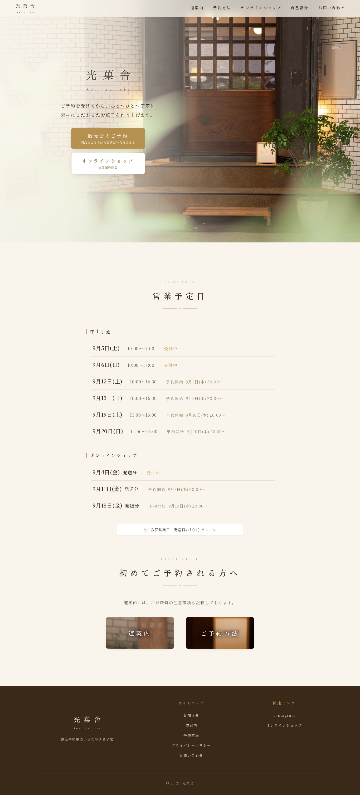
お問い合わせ (331, 7)
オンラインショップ (261, 7)
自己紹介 (300, 7)
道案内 (197, 7)
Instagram (284, 715)
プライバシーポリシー (191, 745)
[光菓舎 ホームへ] (25, 8)
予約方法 (222, 7)
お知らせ (191, 715)
